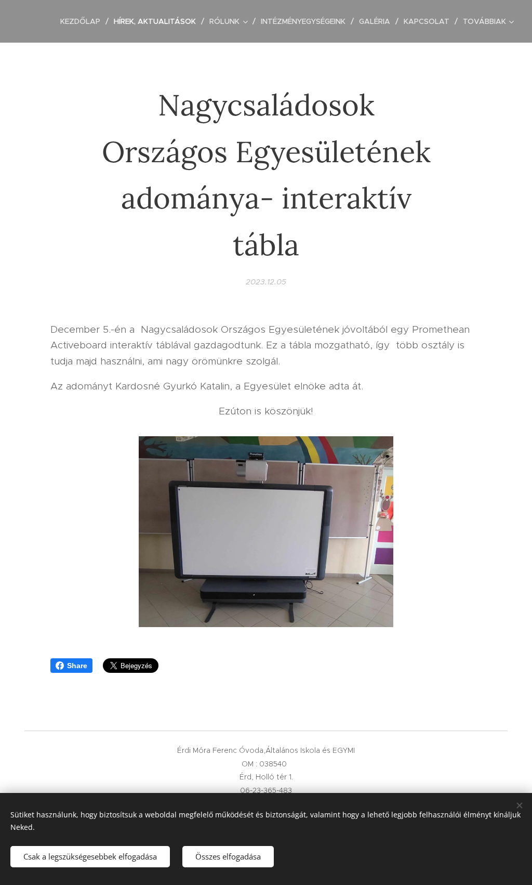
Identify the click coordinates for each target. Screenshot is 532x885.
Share (77, 665)
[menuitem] (83, 21)
